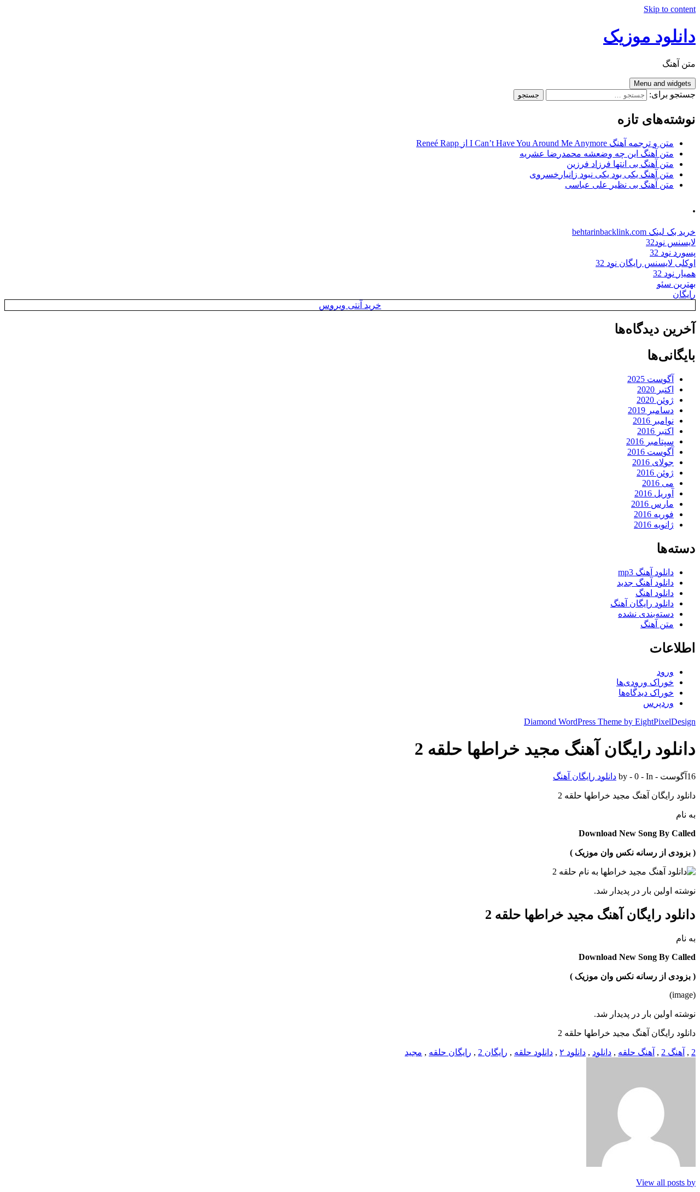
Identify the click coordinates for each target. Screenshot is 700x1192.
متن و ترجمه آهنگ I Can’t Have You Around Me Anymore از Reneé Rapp (545, 143)
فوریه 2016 (654, 514)
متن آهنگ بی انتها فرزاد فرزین (620, 164)
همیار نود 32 (674, 273)
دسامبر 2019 (651, 410)
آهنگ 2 (673, 1052)
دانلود (601, 1052)
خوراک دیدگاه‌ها (646, 692)
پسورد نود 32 (673, 252)
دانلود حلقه (533, 1052)
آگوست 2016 (650, 451)
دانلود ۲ (572, 1052)
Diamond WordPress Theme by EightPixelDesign (610, 721)
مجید (413, 1052)
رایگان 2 (493, 1052)
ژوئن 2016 (655, 472)
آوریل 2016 (654, 493)
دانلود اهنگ (654, 593)
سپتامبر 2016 (650, 441)
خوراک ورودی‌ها (645, 682)
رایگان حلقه (450, 1052)
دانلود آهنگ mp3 (646, 572)
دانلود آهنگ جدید (645, 582)
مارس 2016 (652, 503)
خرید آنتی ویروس (350, 305)
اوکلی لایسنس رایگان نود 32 (646, 263)
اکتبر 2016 (655, 431)
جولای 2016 (653, 462)
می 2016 (658, 483)
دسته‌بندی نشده (646, 613)
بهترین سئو (676, 283)
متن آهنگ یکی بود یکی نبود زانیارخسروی (601, 174)
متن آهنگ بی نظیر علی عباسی (619, 184)
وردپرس (658, 703)
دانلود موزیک (649, 36)
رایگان (684, 294)
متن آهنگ (657, 624)
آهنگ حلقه (636, 1052)
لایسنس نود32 (671, 242)
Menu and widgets (662, 83)
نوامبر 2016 (653, 420)
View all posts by (666, 1182)
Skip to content (670, 9)
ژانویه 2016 (654, 524)
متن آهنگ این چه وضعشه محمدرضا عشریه (597, 153)
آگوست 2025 (650, 379)
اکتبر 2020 (655, 389)
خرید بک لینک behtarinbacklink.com (634, 231)
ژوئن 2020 (655, 399)
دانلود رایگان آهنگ (642, 603)
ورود (665, 671)
